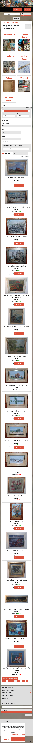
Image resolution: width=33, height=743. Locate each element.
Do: (17, 113)
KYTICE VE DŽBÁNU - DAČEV (16, 521)
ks (13, 185)
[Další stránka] (27, 681)
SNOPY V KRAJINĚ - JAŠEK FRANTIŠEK (16, 440)
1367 (24, 681)
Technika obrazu (7, 690)
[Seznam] (6, 154)
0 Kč (23, 15)
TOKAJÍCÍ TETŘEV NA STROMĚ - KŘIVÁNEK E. (16, 327)
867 (9, 681)
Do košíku (19, 185)
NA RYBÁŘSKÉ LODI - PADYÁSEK (16, 266)
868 (12, 681)
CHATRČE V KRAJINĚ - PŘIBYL (16, 178)
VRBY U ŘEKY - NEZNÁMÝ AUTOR (16, 580)
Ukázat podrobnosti (6, 738)
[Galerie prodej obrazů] (16, 6)
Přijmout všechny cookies (18, 739)
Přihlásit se (17, 18)
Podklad (4, 698)
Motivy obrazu (7, 687)
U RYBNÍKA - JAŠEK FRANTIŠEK (16, 411)
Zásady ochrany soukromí (18, 734)
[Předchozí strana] (3, 681)
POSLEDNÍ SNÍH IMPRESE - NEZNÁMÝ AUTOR (16, 207)
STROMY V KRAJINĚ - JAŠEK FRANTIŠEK (16, 385)
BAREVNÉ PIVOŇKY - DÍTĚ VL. (16, 495)
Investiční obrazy (8, 703)
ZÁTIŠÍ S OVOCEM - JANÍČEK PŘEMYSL (16, 639)
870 (19, 681)
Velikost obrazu (7, 695)
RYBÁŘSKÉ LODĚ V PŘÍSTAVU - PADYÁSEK (16, 236)
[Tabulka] (9, 154)
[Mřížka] (3, 154)
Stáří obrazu (6, 693)
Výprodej (4, 701)
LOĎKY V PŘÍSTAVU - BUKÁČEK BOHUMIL (16, 551)
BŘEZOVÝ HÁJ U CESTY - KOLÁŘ (16, 356)
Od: (3, 113)
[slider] (3, 110)
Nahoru (5, 678)
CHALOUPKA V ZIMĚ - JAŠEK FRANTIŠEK (16, 470)
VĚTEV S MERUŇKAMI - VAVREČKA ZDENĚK (16, 609)
